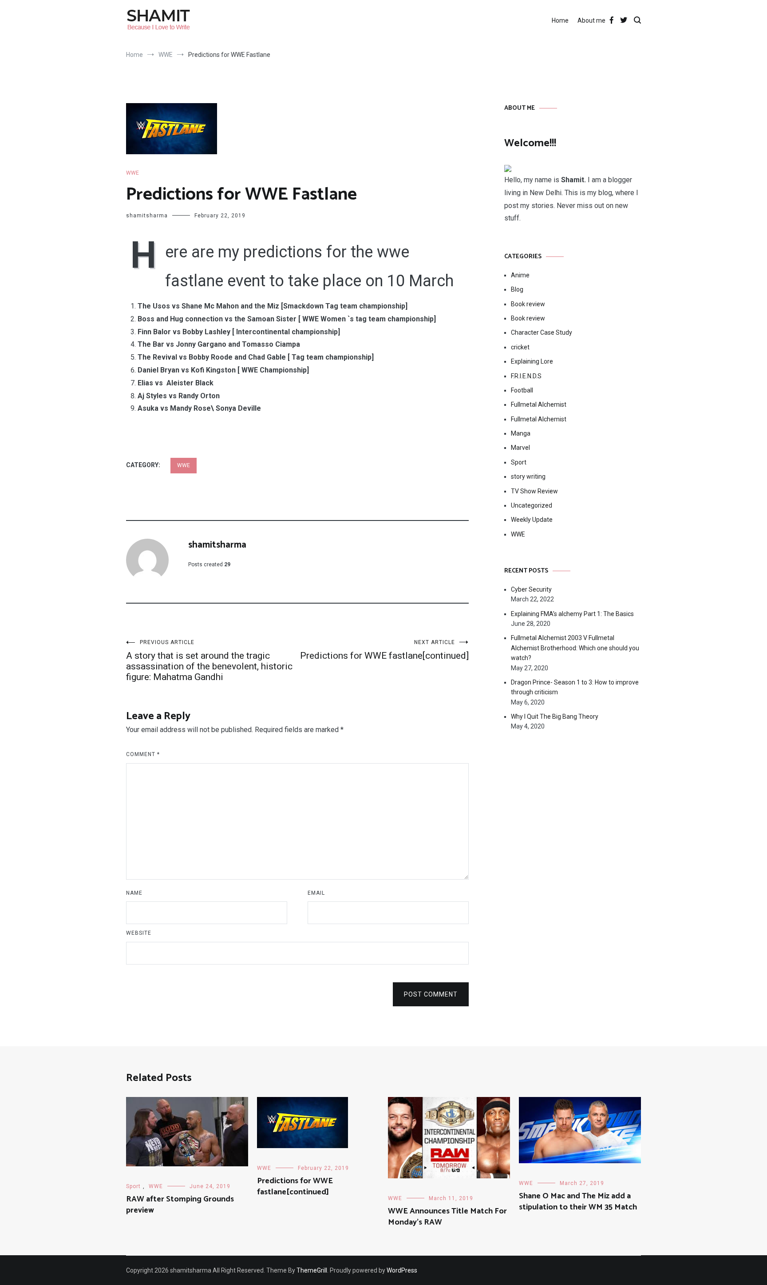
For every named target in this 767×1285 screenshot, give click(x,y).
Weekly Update (532, 519)
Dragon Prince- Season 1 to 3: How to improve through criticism (575, 687)
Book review (528, 304)
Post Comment (431, 994)
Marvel (520, 447)
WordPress (402, 1270)
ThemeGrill (312, 1270)
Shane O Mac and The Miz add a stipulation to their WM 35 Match (578, 1201)
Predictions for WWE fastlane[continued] (384, 650)
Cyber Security (531, 589)
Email (316, 893)
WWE (132, 173)
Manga (520, 433)
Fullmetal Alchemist (538, 404)
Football (522, 390)
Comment (143, 754)
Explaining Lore (532, 361)
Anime (520, 275)
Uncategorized (531, 505)
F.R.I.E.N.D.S (526, 376)
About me (591, 20)
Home (560, 20)
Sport (518, 462)
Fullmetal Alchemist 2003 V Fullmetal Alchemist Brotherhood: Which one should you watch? (575, 647)
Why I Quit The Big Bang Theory (554, 716)
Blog (517, 289)
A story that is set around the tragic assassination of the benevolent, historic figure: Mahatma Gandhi (209, 660)
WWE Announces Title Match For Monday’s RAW (447, 1217)
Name (134, 893)
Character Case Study (541, 332)
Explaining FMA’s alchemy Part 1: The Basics (572, 613)
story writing (528, 476)
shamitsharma (147, 215)
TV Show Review (534, 491)
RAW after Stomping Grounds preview (180, 1205)
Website (138, 933)
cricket (520, 347)
